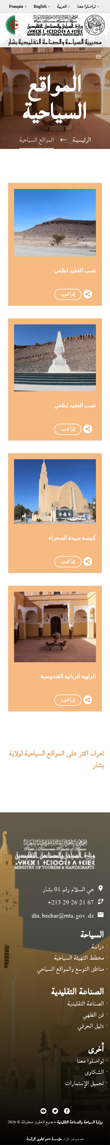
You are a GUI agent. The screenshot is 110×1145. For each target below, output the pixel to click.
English (40, 6)
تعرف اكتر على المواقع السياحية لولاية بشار (56, 759)
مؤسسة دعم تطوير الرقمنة (43, 1139)
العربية (62, 6)
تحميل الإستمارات (84, 1083)
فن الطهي (93, 1015)
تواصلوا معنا (86, 6)
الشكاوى (94, 1072)
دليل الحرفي (91, 1026)
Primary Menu (98, 56)
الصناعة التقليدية (85, 1004)
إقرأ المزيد (68, 294)
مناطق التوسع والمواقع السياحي (70, 969)
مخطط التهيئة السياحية (79, 958)
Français (16, 6)
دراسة (98, 947)
